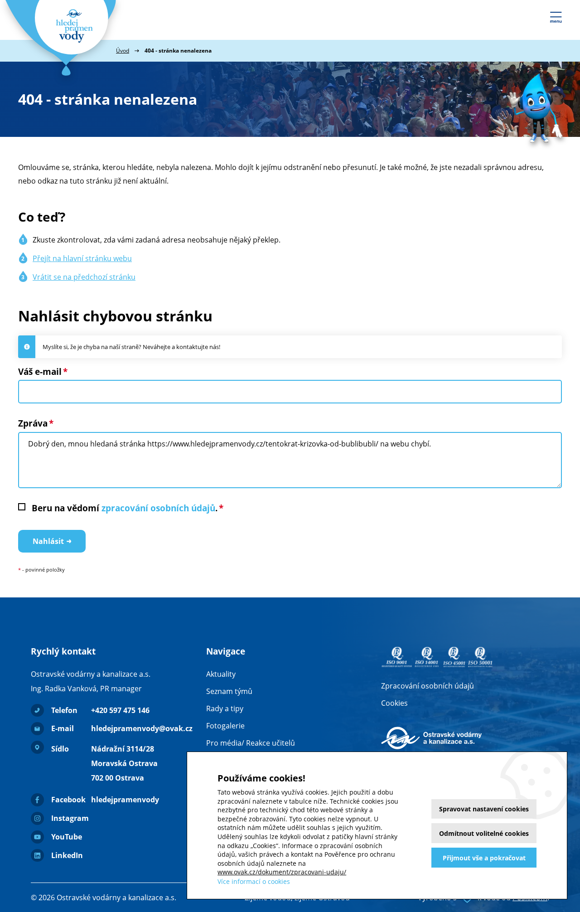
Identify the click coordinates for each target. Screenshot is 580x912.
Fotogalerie (225, 726)
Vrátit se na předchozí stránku (84, 277)
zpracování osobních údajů (158, 508)
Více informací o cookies (254, 881)
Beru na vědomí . (125, 508)
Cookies (394, 703)
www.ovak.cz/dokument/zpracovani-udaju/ (282, 872)
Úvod (122, 50)
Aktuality (221, 674)
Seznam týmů (229, 691)
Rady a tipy (224, 708)
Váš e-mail (40, 372)
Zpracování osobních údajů (427, 686)
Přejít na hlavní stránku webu (82, 258)
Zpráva (33, 423)
